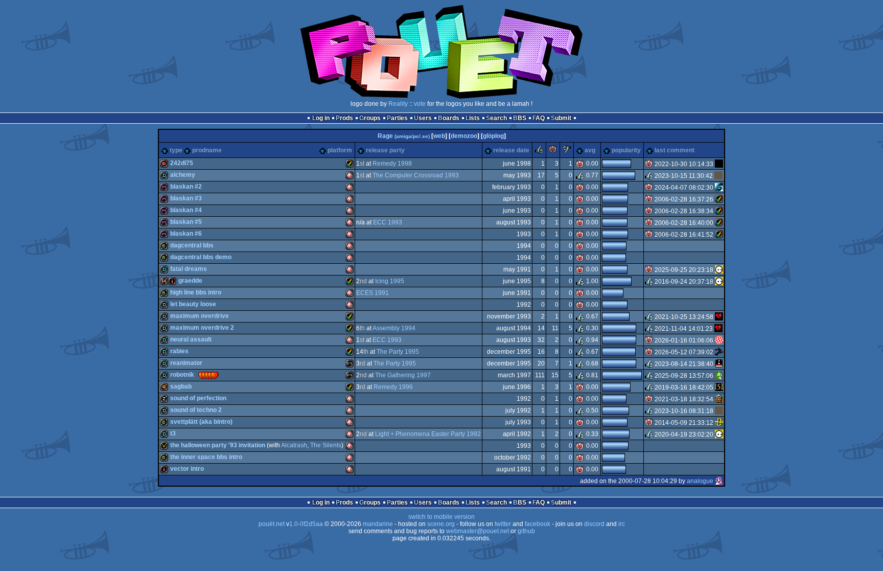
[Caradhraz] (719, 199)
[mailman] (719, 187)
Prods (344, 118)
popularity (626, 150)
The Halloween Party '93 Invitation (217, 445)
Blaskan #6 (186, 233)
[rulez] (539, 151)
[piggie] (553, 151)
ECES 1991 (372, 292)
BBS (519, 118)
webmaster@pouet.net (477, 531)
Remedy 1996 (393, 387)
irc (621, 524)
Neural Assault (191, 339)
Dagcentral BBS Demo (200, 257)
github (526, 531)
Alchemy (182, 174)
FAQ (538, 118)
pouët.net (272, 524)
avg (590, 150)
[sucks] (567, 151)
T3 (173, 433)
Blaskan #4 (186, 210)
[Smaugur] (719, 340)
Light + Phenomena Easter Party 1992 (428, 434)
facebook (537, 524)
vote (420, 103)
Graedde (190, 280)
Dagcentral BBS (192, 245)
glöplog (493, 136)
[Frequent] (719, 164)
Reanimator (186, 363)
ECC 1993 (387, 222)
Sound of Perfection (198, 398)
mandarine (378, 524)
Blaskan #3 (186, 198)
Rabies (179, 351)
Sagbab (181, 386)
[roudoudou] (719, 364)
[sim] (719, 399)
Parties (397, 118)
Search (496, 118)
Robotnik (182, 374)
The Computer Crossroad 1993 (416, 175)
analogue (700, 481)
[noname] (719, 352)
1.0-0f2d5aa (306, 524)
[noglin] (719, 375)
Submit (561, 118)
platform (340, 150)
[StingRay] (719, 387)
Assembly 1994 (394, 328)
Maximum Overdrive (199, 315)
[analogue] (719, 481)
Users (423, 118)
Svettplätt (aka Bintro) (201, 421)
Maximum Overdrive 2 (202, 327)
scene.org (441, 524)
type (176, 150)
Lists (473, 118)
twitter (503, 524)
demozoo (464, 136)
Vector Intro (187, 468)
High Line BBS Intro (195, 292)
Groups (370, 118)
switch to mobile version (441, 516)
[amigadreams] (719, 317)
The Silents (325, 445)
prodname (207, 150)
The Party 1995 (398, 351)
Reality (398, 103)
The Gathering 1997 (403, 375)
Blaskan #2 (186, 186)
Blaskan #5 (186, 221)
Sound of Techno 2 (196, 410)
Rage (404, 136)
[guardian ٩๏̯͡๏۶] (719, 269)
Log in (321, 118)
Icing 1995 (389, 281)
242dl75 (181, 163)
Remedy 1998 (392, 163)
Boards (448, 118)
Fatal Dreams (188, 268)
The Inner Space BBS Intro (206, 457)
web (439, 136)
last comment (674, 150)
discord (594, 524)
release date (511, 150)
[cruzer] (718, 175)
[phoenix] (719, 422)
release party (385, 150)
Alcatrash (294, 445)
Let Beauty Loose (193, 304)
